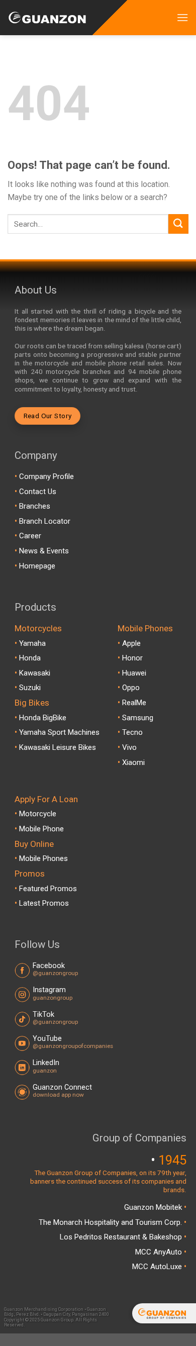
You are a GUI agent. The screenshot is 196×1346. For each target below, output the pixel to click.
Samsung (137, 717)
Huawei (134, 673)
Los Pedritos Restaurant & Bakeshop (122, 1236)
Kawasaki (34, 673)
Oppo (131, 687)
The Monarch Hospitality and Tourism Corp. (111, 1222)
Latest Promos (44, 903)
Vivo (129, 747)
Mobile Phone (41, 828)
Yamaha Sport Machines (59, 732)
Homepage (37, 565)
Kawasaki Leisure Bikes (57, 747)
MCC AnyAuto (159, 1252)
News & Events (44, 550)
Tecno (132, 732)
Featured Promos (48, 888)
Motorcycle (37, 813)
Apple (131, 643)
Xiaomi (133, 762)
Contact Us (37, 491)
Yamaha (32, 643)
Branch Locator (44, 521)
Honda (30, 657)
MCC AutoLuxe (158, 1266)
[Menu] (182, 17)
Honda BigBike (42, 717)
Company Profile (46, 476)
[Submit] (178, 224)
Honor (132, 657)
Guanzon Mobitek (154, 1207)
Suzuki (30, 687)
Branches (34, 506)
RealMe (134, 702)
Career (30, 535)
